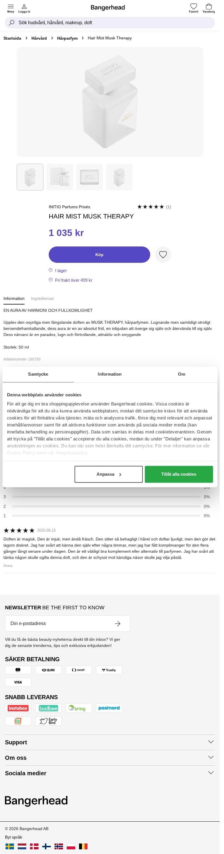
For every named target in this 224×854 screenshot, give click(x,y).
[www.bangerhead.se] (10, 846)
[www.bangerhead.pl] (71, 846)
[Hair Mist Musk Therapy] (30, 177)
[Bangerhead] (110, 8)
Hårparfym (67, 38)
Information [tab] (110, 374)
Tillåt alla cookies (178, 474)
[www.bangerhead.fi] (46, 846)
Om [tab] (181, 374)
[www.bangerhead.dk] (34, 846)
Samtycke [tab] (38, 374)
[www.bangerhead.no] (59, 846)
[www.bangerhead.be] (83, 846)
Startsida (12, 38)
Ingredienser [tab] (42, 298)
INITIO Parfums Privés (69, 206)
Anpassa (105, 474)
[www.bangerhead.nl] (22, 846)
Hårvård (39, 38)
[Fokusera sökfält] (11, 22)
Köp (99, 254)
